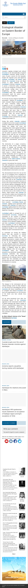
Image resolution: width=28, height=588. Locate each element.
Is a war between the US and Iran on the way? (9, 504)
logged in (12, 432)
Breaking (4, 339)
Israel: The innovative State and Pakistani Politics (10, 533)
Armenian (12, 81)
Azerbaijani (5, 74)
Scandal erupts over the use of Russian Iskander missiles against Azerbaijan (14, 344)
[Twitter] (3, 69)
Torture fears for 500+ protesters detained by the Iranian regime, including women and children (10, 544)
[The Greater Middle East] (14, 4)
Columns (9, 339)
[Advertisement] (15, 9)
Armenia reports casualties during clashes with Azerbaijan (13, 367)
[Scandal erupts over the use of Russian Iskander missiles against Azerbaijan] (14, 338)
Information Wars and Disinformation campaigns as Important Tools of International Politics (9, 481)
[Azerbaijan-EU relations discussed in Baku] (14, 383)
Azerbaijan (11, 79)
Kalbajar (4, 40)
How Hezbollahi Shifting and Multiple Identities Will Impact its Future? (10, 494)
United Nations (16, 158)
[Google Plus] (7, 69)
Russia (20, 79)
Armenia (4, 79)
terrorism (5, 73)
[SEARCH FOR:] (14, 17)
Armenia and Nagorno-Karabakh (16, 38)
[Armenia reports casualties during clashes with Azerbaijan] (14, 362)
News (8, 363)
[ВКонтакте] (5, 69)
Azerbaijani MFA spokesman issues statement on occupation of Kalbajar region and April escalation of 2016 (13, 412)
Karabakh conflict (11, 40)
